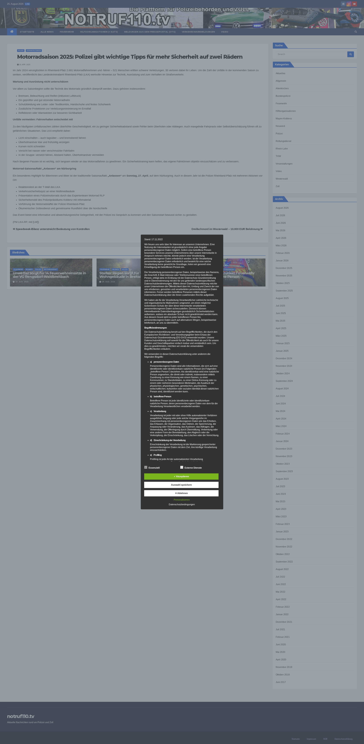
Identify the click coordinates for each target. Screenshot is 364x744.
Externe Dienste (193, 468)
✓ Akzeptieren (181, 476)
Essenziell (154, 468)
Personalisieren (182, 500)
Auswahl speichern (181, 485)
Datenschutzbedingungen (182, 504)
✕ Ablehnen (181, 493)
